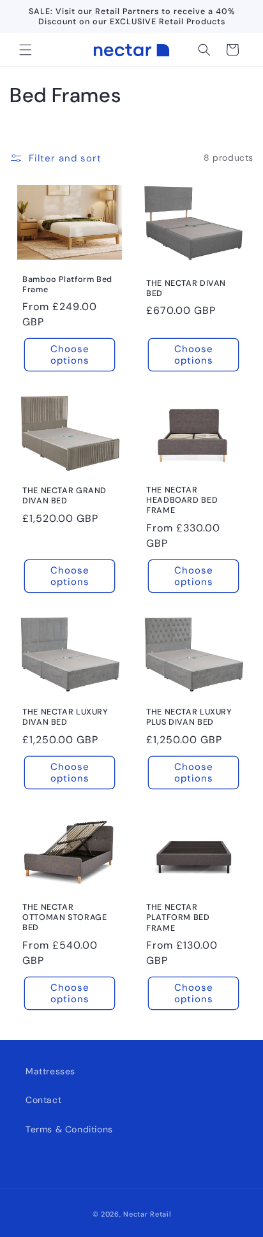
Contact (43, 1100)
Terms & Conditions (69, 1129)
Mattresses (50, 1071)
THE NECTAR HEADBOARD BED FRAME (182, 500)
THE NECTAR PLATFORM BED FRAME (178, 918)
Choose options (69, 355)
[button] (25, 50)
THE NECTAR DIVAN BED (186, 288)
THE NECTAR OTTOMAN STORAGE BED (64, 917)
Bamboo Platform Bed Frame (67, 284)
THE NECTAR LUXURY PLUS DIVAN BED (189, 717)
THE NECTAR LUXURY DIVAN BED (65, 717)
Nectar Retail (146, 1214)
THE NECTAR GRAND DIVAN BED (64, 495)
